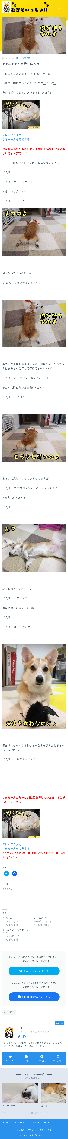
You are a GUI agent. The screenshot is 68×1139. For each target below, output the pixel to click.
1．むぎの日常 (24, 58)
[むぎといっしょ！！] (26, 7)
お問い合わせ (45, 1130)
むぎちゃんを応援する (16, 139)
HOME (5, 1123)
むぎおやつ (8, 918)
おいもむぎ (40, 918)
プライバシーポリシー (26, 1130)
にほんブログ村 (11, 135)
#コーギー (9, 1012)
